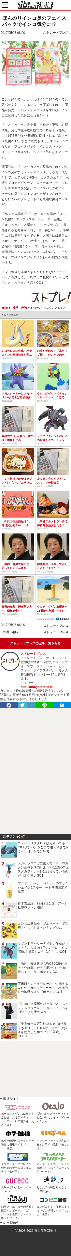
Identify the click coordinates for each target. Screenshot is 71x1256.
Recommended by (45, 619)
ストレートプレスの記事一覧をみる (35, 643)
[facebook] (9, 705)
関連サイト (11, 1098)
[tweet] (22, 705)
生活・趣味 (10, 632)
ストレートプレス (55, 32)
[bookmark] (62, 705)
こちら (58, 690)
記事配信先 (11, 1223)
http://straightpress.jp (37, 687)
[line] (44, 705)
